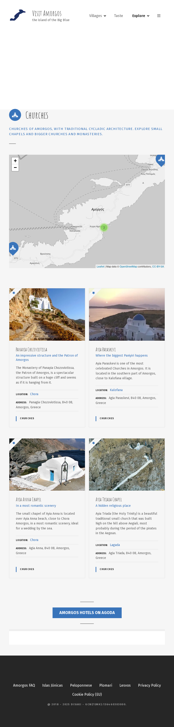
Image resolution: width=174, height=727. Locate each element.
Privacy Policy (149, 685)
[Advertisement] (87, 69)
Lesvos (125, 685)
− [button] (15, 167)
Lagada (115, 545)
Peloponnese (81, 685)
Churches (27, 418)
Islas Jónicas (52, 685)
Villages (95, 16)
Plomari (105, 685)
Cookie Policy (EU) (87, 694)
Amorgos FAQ (24, 685)
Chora (34, 394)
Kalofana (116, 390)
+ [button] (15, 161)
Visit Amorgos (47, 13)
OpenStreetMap (128, 266)
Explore (138, 16)
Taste (118, 16)
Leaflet (100, 266)
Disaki (76, 704)
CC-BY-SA (158, 266)
